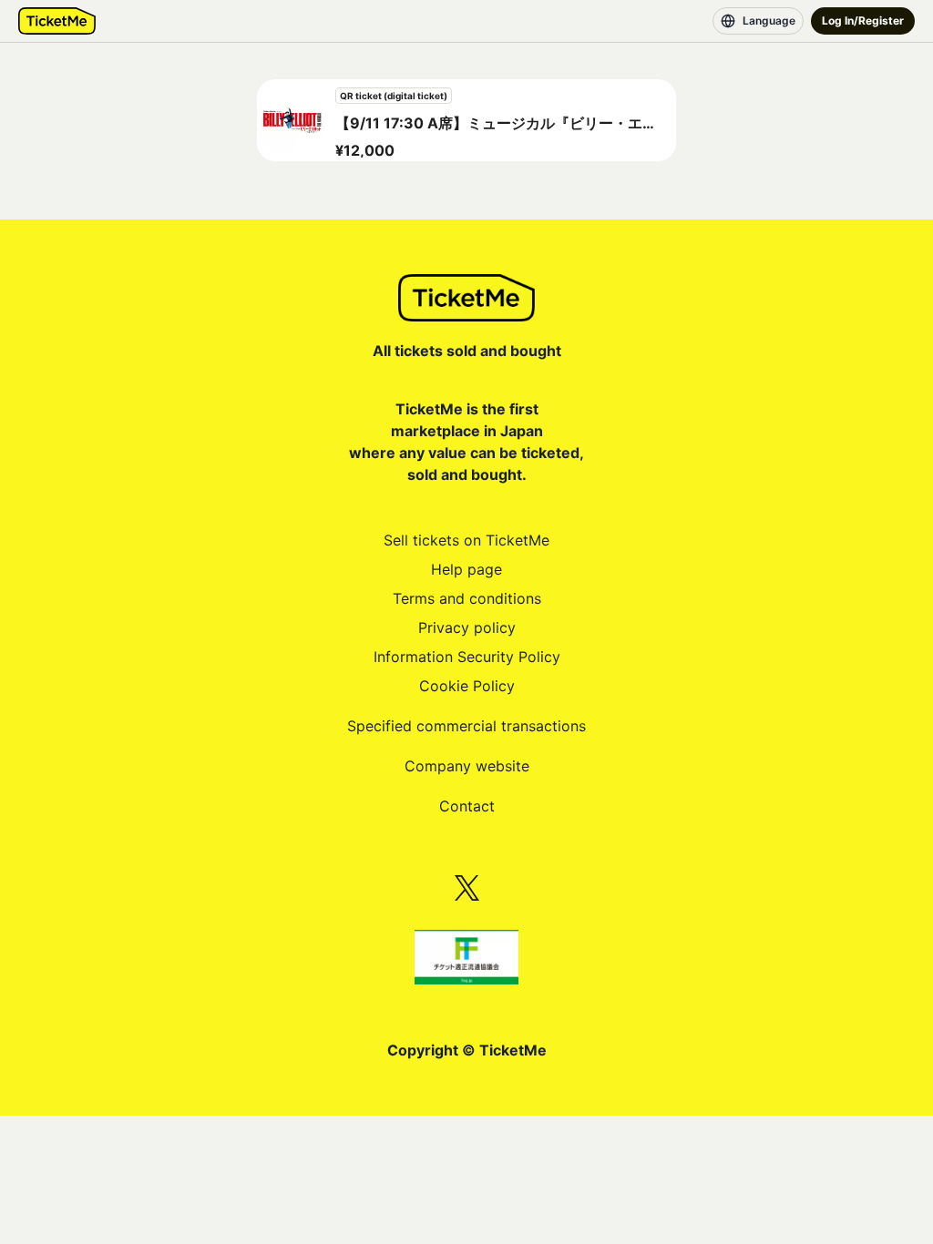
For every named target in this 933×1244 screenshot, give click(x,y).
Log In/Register (863, 20)
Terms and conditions (467, 598)
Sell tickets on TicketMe (466, 540)
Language (769, 20)
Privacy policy (467, 627)
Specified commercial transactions (466, 726)
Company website (467, 766)
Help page (466, 569)
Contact (467, 806)
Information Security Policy (467, 656)
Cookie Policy (467, 686)
